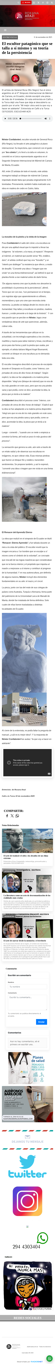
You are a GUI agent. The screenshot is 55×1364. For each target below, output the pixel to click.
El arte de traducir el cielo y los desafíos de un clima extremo (26, 857)
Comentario (12, 993)
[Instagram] (47, 2)
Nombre (11, 982)
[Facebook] (43, 2)
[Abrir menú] (5, 30)
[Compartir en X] (12, 816)
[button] (18, 2)
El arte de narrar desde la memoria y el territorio (25, 941)
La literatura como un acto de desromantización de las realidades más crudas (27, 896)
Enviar (41, 1022)
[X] (38, 2)
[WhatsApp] (34, 2)
